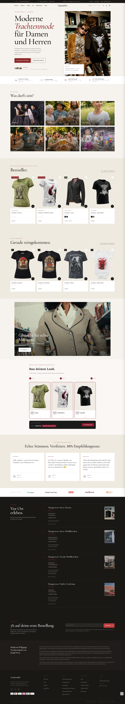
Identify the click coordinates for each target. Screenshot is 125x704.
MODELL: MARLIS (17, 283)
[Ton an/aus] (107, 304)
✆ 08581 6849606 (52, 567)
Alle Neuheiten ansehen (106, 243)
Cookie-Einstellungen (102, 701)
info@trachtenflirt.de (104, 681)
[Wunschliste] (106, 5)
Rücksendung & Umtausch (68, 688)
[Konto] (103, 5)
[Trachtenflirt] (62, 5)
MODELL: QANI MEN (97, 213)
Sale (33, 5)
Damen (22, 5)
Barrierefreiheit (65, 694)
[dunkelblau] (67, 216)
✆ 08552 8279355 (52, 594)
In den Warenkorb (88, 424)
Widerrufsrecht (84, 688)
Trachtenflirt (15, 677)
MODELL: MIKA (69, 283)
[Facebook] (15, 689)
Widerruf (113, 701)
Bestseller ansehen (38, 60)
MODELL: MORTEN (43, 283)
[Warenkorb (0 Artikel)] (110, 5)
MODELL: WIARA (17, 213)
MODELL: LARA (69, 213)
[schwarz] (92, 217)
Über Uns (46, 679)
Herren (16, 5)
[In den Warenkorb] (32, 206)
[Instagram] (11, 689)
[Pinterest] (18, 689)
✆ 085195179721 (52, 517)
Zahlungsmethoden (67, 691)
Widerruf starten (85, 685)
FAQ (45, 682)
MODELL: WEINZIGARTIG (46, 213)
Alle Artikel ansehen (107, 170)
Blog (46, 5)
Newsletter (46, 688)
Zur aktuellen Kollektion (22, 60)
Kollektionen (39, 5)
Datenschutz (84, 682)
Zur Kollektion (23, 349)
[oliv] (93, 216)
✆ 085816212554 (52, 541)
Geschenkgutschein (67, 679)
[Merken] (33, 177)
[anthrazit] (65, 217)
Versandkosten (66, 682)
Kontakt (45, 685)
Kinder (28, 5)
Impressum (83, 691)
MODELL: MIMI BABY (97, 283)
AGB (82, 679)
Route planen (51, 523)
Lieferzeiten (65, 685)
